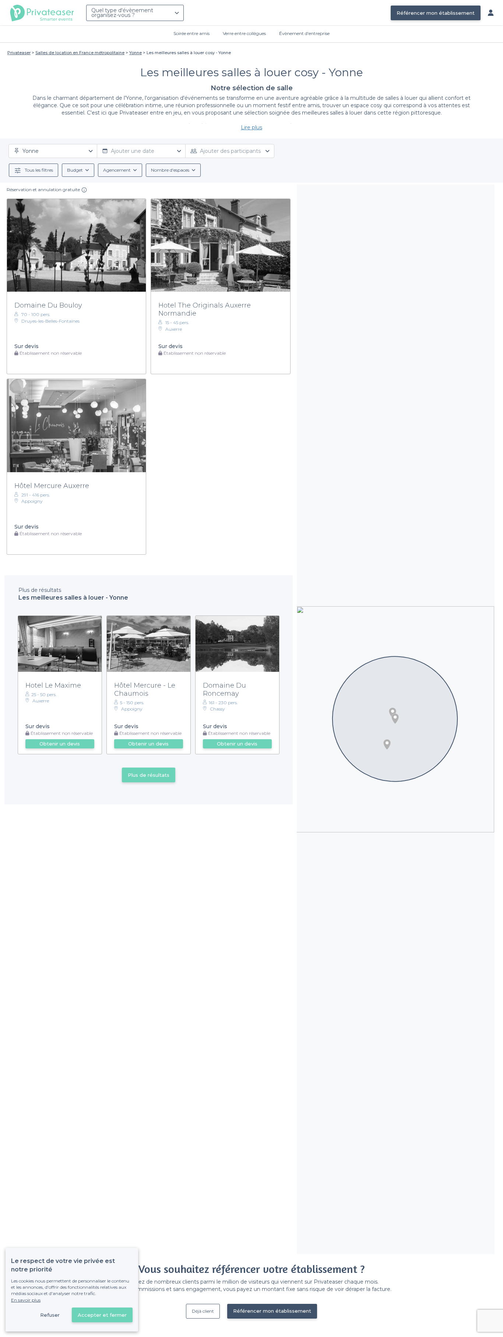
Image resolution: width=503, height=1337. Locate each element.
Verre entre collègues (244, 33)
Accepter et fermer (102, 1315)
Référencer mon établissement (436, 13)
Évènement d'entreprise (304, 33)
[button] (392, 713)
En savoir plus (26, 1300)
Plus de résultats (148, 775)
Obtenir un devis (59, 744)
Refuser (50, 1315)
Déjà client (203, 1311)
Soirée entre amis (191, 33)
